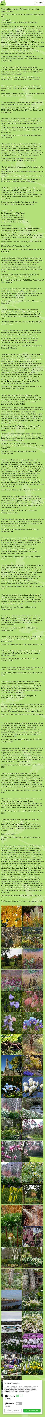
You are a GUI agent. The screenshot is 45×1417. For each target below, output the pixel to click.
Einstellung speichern (13, 1410)
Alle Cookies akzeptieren (32, 1410)
